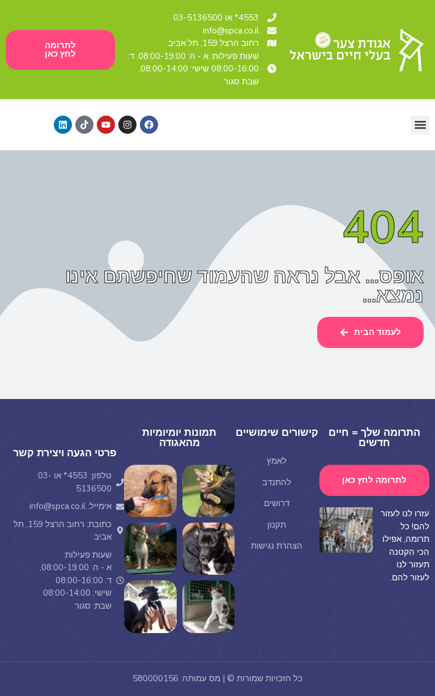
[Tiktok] (84, 125)
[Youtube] (106, 125)
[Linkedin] (63, 125)
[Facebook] (149, 125)
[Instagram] (127, 125)
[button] (420, 125)
